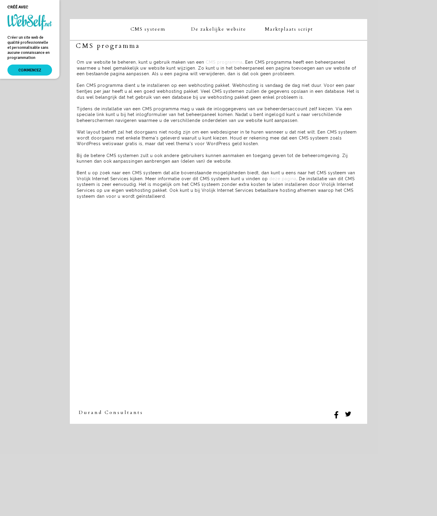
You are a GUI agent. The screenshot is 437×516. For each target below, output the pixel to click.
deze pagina (282, 178)
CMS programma (224, 62)
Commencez (29, 70)
